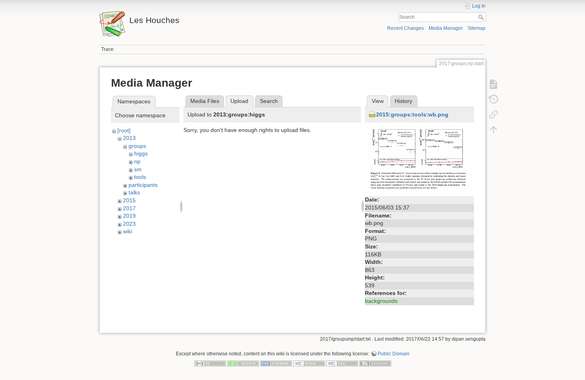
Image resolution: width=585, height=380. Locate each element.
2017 (129, 208)
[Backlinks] (493, 114)
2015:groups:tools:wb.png (412, 114)
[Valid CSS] (342, 363)
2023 (129, 224)
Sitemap (477, 28)
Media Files (204, 101)
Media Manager (446, 28)
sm (138, 169)
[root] (124, 130)
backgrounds (381, 301)
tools (140, 177)
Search (482, 17)
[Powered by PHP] (276, 363)
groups (137, 146)
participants (143, 185)
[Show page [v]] (493, 84)
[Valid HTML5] (309, 363)
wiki (127, 231)
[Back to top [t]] (493, 129)
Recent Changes (405, 28)
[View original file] (419, 160)
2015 (129, 200)
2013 (129, 138)
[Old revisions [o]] (493, 99)
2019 (129, 216)
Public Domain (394, 354)
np (137, 161)
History (403, 101)
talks (134, 192)
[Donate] (243, 363)
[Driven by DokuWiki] (375, 363)
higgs (141, 153)
